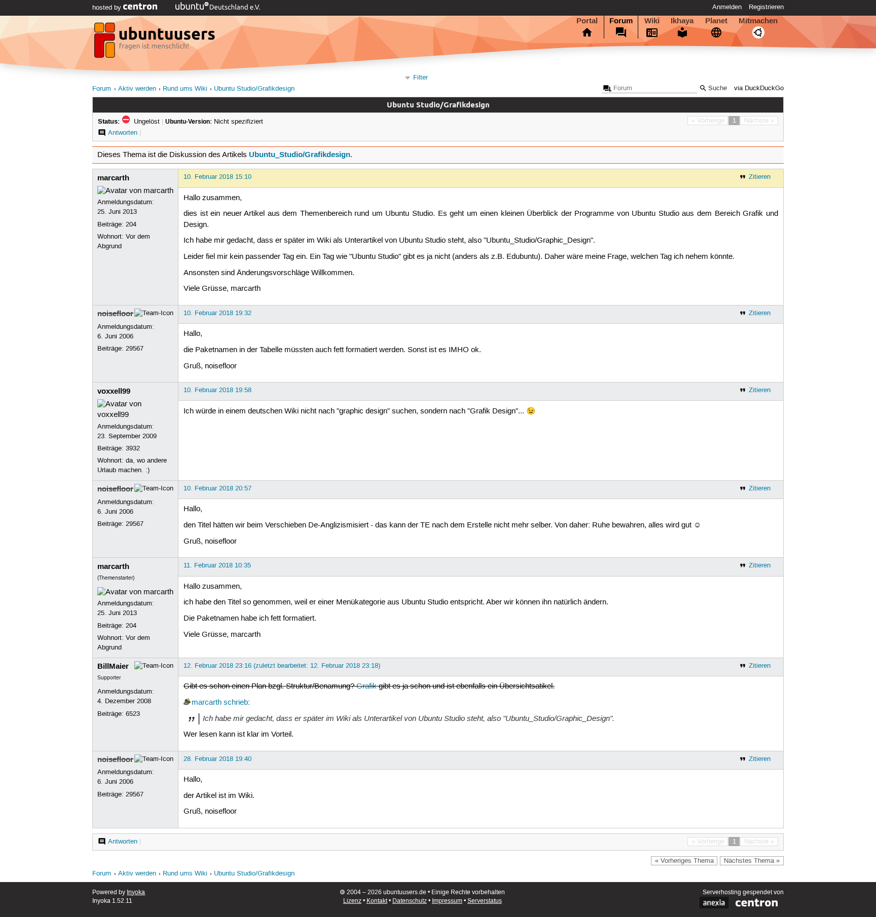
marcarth (113, 178)
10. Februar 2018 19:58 (217, 390)
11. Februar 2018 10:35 (217, 565)
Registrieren (766, 7)
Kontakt (377, 901)
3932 (133, 448)
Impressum (447, 901)
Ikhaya (682, 21)
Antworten (122, 133)
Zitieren (760, 177)
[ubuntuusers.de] (155, 43)
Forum (621, 21)
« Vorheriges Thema (684, 861)
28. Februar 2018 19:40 (217, 759)
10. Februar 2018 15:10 (217, 177)
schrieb (236, 702)
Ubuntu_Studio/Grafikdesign (299, 154)
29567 (134, 349)
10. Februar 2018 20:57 (217, 488)
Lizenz (352, 901)
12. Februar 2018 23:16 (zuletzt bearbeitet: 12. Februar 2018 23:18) (282, 666)
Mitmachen (758, 21)
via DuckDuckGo (759, 88)
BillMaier (113, 666)
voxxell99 (113, 391)
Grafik (366, 686)
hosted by (107, 8)
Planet (716, 21)
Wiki (652, 21)
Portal (587, 21)
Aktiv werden (137, 89)
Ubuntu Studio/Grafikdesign (254, 89)
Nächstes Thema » (752, 861)
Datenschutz (409, 901)
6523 (133, 714)
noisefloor (115, 314)
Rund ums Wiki (185, 89)
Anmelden (727, 7)
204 (131, 224)
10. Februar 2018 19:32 (217, 313)
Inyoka (136, 892)
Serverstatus (484, 901)
